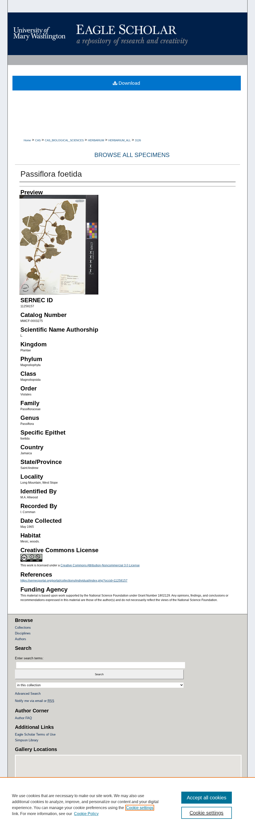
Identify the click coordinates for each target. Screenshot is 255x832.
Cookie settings (139, 808)
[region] (127, 804)
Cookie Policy (86, 814)
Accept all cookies (206, 797)
